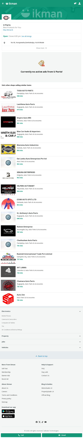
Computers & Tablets (8, 323)
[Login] (79, 3)
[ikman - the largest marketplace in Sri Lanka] (11, 3)
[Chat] (75, 3)
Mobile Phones (6, 316)
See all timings (27, 36)
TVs (3, 326)
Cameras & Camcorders (9, 319)
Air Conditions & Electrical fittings (12, 330)
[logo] (8, 100)
